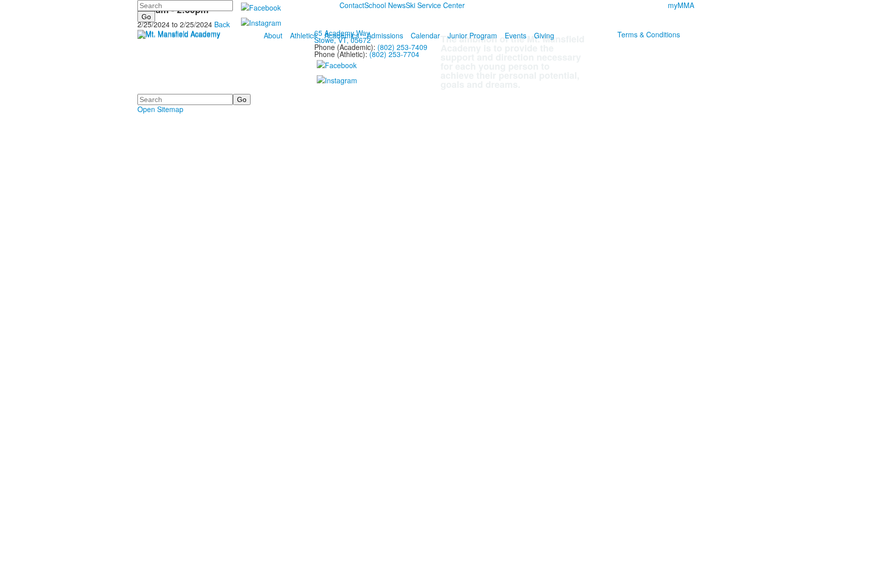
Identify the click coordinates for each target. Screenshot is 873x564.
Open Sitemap (160, 109)
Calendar (425, 35)
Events (515, 35)
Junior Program (472, 35)
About (273, 35)
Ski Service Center (435, 5)
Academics (341, 35)
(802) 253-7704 (394, 54)
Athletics (303, 35)
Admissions (385, 35)
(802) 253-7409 (402, 47)
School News (385, 5)
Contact (352, 5)
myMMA (681, 5)
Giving (544, 35)
